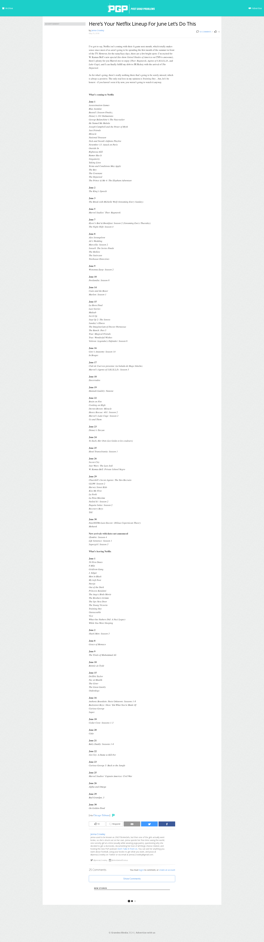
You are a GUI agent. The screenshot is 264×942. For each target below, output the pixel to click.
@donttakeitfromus (120, 860)
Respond (116, 824)
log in (141, 870)
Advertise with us (145, 932)
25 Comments (205, 32)
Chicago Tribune (101, 815)
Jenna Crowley (97, 30)
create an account (167, 870)
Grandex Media (119, 932)
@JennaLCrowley (100, 860)
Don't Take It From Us (127, 849)
